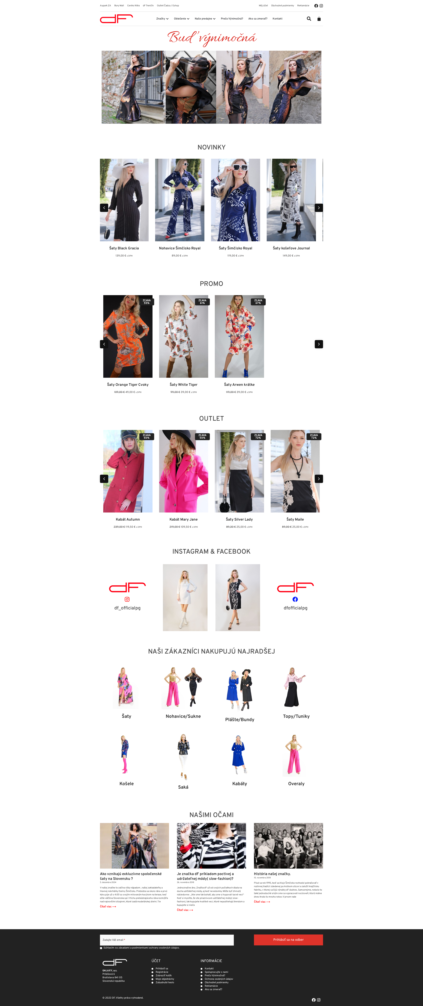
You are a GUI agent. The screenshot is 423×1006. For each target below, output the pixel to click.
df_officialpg (127, 608)
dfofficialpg (296, 608)
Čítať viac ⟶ (108, 906)
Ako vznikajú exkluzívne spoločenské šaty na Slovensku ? (131, 876)
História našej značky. (272, 874)
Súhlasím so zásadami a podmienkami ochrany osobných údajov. (141, 948)
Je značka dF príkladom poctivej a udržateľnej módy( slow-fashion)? (205, 876)
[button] (309, 19)
